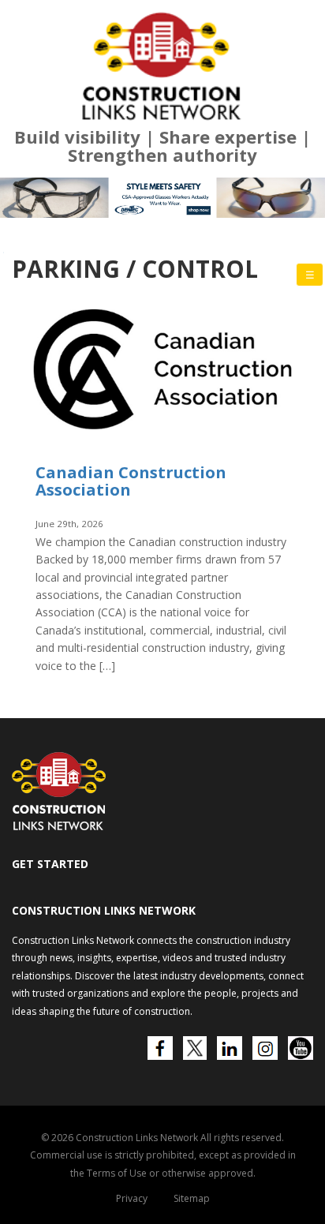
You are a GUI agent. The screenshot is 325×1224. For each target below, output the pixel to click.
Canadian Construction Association (130, 481)
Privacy (132, 1198)
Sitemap (192, 1198)
